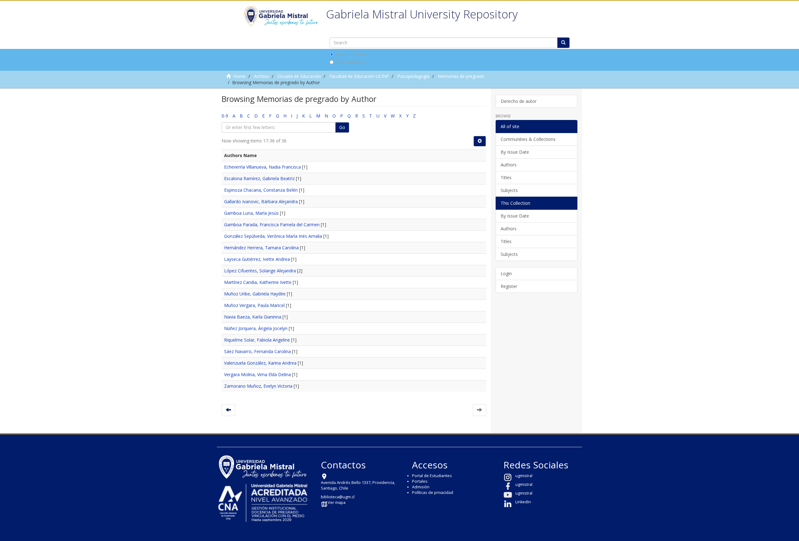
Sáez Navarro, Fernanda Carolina (257, 351)
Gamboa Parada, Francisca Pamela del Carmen (272, 224)
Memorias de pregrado (461, 76)
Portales (420, 481)
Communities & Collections (528, 139)
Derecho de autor (519, 101)
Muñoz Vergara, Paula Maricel (254, 305)
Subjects (509, 190)
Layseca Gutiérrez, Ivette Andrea (257, 259)
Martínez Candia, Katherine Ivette (258, 282)
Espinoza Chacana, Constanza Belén (261, 190)
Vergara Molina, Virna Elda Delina (257, 374)
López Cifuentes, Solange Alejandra (260, 271)
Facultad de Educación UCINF (359, 76)
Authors (509, 165)
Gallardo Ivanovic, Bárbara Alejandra (261, 201)
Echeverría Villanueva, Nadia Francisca (262, 167)
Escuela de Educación (299, 76)
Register (509, 286)
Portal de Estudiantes (432, 475)
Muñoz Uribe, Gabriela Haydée (255, 294)
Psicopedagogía (413, 76)
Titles (506, 177)
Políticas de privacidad (432, 492)
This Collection (350, 62)
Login (506, 273)
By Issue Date (515, 152)
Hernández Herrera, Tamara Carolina (261, 248)
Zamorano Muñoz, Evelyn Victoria (258, 386)
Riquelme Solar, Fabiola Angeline (257, 340)
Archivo (261, 76)
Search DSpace (351, 54)
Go (342, 127)
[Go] (563, 42)
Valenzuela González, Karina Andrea (260, 363)
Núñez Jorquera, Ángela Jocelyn (255, 328)
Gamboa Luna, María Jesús (251, 213)
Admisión (420, 487)
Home (239, 76)
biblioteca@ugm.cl (338, 497)
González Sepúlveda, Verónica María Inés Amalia (273, 236)
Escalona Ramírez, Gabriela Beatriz (259, 178)
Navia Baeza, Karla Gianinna (252, 317)
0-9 (225, 116)
